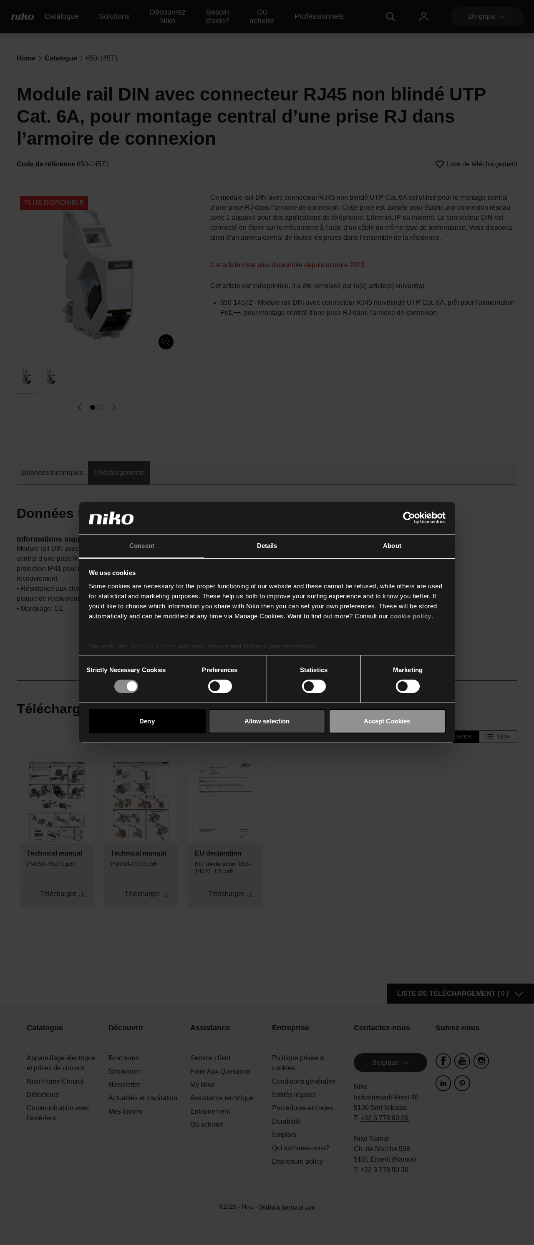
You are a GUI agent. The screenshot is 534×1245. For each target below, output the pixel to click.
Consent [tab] (141, 545)
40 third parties (153, 646)
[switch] (220, 686)
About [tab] (392, 545)
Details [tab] (267, 545)
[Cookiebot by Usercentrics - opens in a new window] (409, 518)
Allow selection (267, 721)
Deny (146, 721)
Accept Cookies (387, 721)
